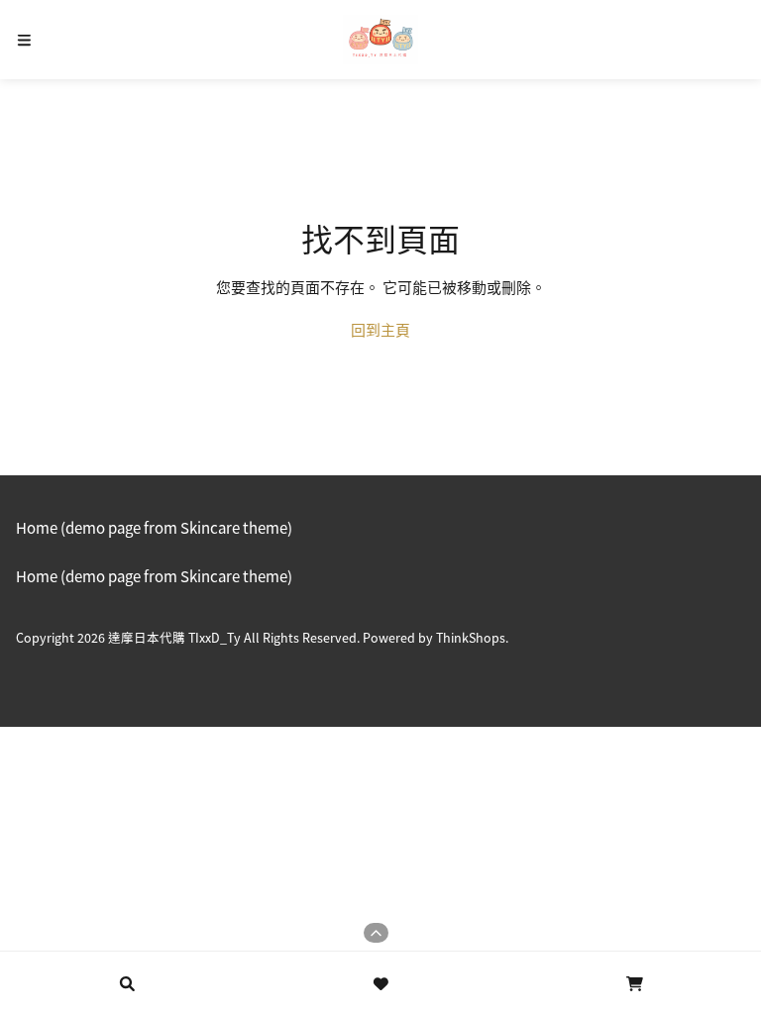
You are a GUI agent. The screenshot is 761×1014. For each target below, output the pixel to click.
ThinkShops (470, 637)
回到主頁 (380, 329)
